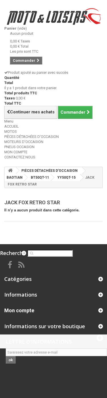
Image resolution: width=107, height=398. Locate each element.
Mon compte (19, 310)
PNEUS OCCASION (19, 147)
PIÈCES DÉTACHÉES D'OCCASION (31, 136)
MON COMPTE (15, 152)
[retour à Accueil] (10, 170)
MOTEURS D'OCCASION (23, 142)
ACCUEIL (11, 126)
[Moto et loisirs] (53, 16)
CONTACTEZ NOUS (19, 157)
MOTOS (10, 131)
